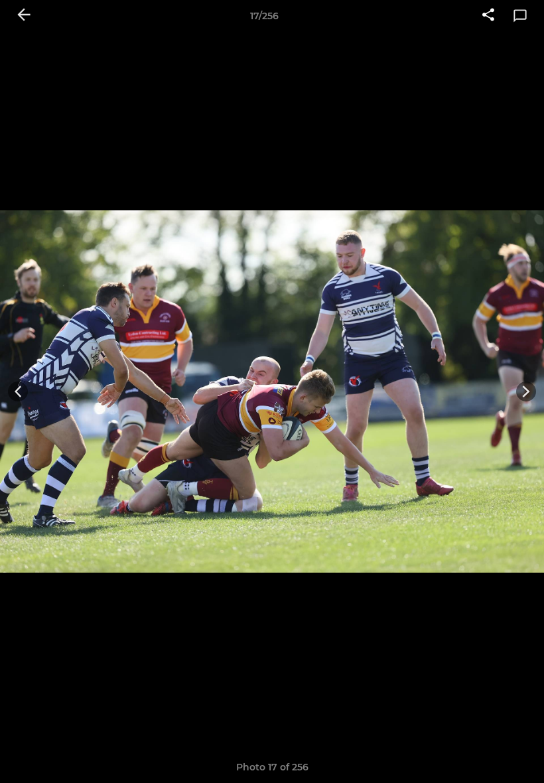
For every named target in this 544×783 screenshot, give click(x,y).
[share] (488, 16)
